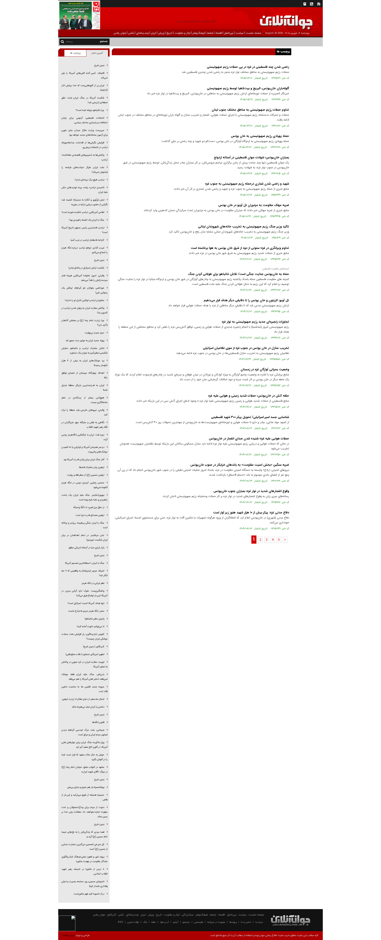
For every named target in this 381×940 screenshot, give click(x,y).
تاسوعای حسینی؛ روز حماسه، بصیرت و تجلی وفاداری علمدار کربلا (85, 884)
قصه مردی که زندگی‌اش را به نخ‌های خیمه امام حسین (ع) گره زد (85, 834)
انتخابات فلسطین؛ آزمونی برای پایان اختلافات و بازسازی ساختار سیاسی (85, 120)
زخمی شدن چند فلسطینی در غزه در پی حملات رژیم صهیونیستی (248, 66)
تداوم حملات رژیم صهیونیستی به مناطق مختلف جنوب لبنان (250, 109)
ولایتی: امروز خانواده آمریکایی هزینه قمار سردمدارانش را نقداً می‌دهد (85, 278)
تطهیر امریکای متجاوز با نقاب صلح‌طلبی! (84, 654)
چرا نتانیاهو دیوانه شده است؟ (90, 110)
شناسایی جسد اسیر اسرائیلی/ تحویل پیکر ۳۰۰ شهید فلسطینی (250, 417)
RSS (120, 922)
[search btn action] (62, 41)
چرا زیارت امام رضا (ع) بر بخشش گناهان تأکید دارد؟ (85, 323)
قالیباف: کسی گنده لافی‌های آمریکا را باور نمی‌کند (85, 75)
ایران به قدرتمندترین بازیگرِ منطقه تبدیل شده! (85, 388)
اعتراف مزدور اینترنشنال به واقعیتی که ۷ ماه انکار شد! (85, 573)
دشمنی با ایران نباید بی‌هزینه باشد (88, 707)
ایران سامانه (68, 935)
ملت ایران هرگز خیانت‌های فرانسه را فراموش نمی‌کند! (85, 170)
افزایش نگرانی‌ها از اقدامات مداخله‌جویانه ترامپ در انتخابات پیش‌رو (85, 145)
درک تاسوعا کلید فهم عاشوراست (89, 894)
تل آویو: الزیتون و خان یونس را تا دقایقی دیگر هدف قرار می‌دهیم (246, 300)
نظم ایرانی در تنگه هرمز (93, 583)
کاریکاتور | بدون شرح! (93, 647)
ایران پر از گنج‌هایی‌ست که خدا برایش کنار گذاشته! (85, 88)
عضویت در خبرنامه (216, 922)
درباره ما (259, 922)
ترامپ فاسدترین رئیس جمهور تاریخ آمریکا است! (85, 230)
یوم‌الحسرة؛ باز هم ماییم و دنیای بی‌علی (85, 787)
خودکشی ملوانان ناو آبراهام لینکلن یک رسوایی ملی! (85, 290)
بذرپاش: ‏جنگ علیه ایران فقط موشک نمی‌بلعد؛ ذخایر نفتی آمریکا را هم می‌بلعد (85, 677)
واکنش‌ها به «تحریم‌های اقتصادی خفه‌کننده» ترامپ (85, 157)
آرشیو (175, 922)
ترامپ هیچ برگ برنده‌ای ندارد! (89, 180)
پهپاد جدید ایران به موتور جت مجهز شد (84, 340)
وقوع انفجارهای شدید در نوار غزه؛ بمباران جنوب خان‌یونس (251, 491)
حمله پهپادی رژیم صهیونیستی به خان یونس (260, 136)
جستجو (186, 922)
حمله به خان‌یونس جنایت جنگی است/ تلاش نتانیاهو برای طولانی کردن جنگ (238, 274)
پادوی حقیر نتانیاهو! (94, 619)
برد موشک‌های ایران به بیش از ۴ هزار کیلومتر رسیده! (85, 363)
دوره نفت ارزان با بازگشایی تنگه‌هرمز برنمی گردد (85, 437)
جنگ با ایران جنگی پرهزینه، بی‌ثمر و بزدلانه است (85, 525)
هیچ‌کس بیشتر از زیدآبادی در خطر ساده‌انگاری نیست (85, 400)
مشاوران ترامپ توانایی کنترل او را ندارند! (84, 300)
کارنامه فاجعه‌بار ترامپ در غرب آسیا (87, 240)
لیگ (145, 922)
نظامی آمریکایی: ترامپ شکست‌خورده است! (83, 212)
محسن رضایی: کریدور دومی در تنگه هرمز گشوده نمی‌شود (85, 485)
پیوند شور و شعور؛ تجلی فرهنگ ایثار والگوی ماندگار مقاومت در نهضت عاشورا (85, 859)
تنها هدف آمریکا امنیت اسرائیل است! (86, 603)
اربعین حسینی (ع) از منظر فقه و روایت (85, 475)
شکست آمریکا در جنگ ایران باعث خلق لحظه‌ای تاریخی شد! (85, 100)
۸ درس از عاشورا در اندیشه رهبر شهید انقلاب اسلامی (85, 871)
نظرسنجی (198, 922)
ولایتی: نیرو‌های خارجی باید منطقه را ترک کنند (85, 412)
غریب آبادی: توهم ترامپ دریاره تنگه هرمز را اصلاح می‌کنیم (85, 250)
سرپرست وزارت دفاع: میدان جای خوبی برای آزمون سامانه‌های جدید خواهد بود (85, 133)
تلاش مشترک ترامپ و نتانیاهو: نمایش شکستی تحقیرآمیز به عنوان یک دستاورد (85, 350)
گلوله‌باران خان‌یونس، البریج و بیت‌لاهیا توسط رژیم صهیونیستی (248, 88)
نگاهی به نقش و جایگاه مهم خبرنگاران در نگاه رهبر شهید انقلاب (85, 425)
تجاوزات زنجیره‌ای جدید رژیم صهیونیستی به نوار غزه (255, 321)
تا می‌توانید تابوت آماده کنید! (90, 626)
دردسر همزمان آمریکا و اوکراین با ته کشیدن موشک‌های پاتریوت (85, 449)
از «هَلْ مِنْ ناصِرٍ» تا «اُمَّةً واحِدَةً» (88, 507)
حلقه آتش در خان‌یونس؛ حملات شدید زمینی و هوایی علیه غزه (248, 395)
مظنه (153, 922)
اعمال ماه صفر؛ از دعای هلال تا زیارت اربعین (83, 699)
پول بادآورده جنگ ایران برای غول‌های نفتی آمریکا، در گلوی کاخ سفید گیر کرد (85, 745)
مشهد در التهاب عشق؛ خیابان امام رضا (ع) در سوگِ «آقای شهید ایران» (85, 769)
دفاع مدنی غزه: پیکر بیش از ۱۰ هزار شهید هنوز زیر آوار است (251, 512)
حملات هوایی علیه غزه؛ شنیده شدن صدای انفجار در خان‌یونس (249, 438)
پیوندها (233, 922)
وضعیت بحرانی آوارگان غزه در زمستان (265, 369)
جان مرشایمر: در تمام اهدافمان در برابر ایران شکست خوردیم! (85, 537)
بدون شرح (99, 65)
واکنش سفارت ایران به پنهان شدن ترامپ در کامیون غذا (85, 310)
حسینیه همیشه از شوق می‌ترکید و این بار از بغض (85, 797)
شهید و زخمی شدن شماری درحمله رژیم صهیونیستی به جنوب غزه (247, 183)
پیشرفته (69, 41)
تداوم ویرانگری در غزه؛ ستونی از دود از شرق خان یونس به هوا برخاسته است (240, 248)
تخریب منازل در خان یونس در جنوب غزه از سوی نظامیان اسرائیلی (246, 348)
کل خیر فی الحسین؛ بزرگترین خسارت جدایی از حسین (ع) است (85, 847)
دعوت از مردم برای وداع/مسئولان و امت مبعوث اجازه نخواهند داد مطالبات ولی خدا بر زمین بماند (85, 812)
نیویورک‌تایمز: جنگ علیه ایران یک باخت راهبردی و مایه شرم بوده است (85, 497)
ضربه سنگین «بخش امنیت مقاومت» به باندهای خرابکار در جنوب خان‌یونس (239, 464)
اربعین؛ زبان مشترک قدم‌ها (91, 467)
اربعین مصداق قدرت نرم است (90, 515)
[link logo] (331, 19)
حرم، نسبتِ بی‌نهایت (94, 333)
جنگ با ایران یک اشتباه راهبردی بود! (86, 220)
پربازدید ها (75, 53)
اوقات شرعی (133, 922)
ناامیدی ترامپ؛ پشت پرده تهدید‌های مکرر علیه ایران (85, 190)
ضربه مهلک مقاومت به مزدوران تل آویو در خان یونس (253, 205)
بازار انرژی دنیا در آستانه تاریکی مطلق (86, 548)
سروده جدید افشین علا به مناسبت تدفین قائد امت (85, 689)
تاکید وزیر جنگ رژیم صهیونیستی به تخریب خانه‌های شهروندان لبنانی (243, 226)
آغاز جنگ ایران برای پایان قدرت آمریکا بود (84, 459)
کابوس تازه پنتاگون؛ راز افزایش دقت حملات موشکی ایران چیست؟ (85, 636)
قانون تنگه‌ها (98, 722)
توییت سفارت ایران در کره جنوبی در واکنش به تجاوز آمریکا (85, 664)
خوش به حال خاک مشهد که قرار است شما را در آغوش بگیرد (85, 757)
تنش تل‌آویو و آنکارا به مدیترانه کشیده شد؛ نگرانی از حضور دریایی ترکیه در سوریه (85, 202)
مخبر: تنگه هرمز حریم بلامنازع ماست (86, 611)
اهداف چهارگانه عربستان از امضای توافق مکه (85, 375)
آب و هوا (164, 922)
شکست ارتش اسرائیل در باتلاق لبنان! (86, 268)
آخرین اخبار (97, 53)
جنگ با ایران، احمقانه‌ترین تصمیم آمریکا (84, 563)
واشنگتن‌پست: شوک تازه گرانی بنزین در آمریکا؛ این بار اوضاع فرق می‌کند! (85, 593)
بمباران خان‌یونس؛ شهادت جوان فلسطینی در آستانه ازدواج (251, 157)
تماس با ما (246, 922)
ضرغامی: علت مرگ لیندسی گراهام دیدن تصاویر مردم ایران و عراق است (85, 732)
